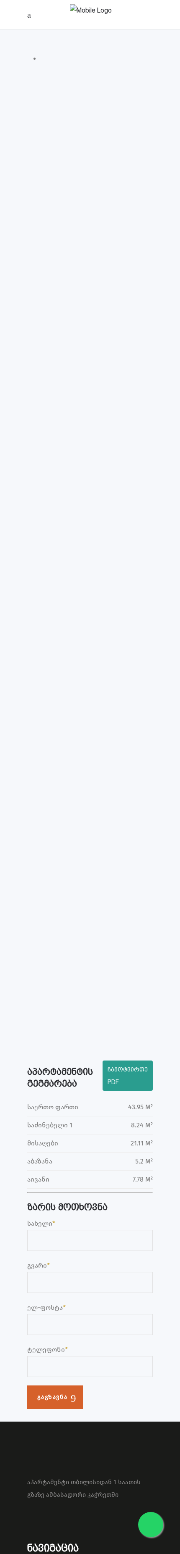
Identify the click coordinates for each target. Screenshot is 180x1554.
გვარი (37, 1265)
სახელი (39, 1223)
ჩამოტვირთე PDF (128, 1075)
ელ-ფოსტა (45, 1307)
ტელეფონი (46, 1349)
